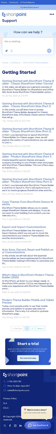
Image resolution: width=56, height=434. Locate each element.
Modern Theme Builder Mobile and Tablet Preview (28, 301)
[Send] (49, 51)
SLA (5, 403)
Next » (40, 328)
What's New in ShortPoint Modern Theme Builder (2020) (28, 276)
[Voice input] (12, 51)
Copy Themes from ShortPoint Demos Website (27, 203)
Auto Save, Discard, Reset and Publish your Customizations (27, 250)
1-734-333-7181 (14, 381)
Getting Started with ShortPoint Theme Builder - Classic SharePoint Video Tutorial (28, 82)
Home (5, 62)
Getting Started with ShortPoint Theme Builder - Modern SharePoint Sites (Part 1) (28, 155)
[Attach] (7, 51)
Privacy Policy (10, 398)
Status (4, 2)
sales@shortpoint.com (18, 390)
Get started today (28, 358)
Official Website (27, 2)
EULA (5, 408)
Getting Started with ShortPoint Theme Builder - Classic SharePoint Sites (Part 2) (28, 130)
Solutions (15, 62)
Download (13, 2)
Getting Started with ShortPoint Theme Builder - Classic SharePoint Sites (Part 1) (28, 104)
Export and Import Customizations (24, 227)
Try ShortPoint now (28, 7)
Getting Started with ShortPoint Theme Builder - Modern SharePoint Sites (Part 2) (28, 180)
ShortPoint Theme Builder (35, 62)
